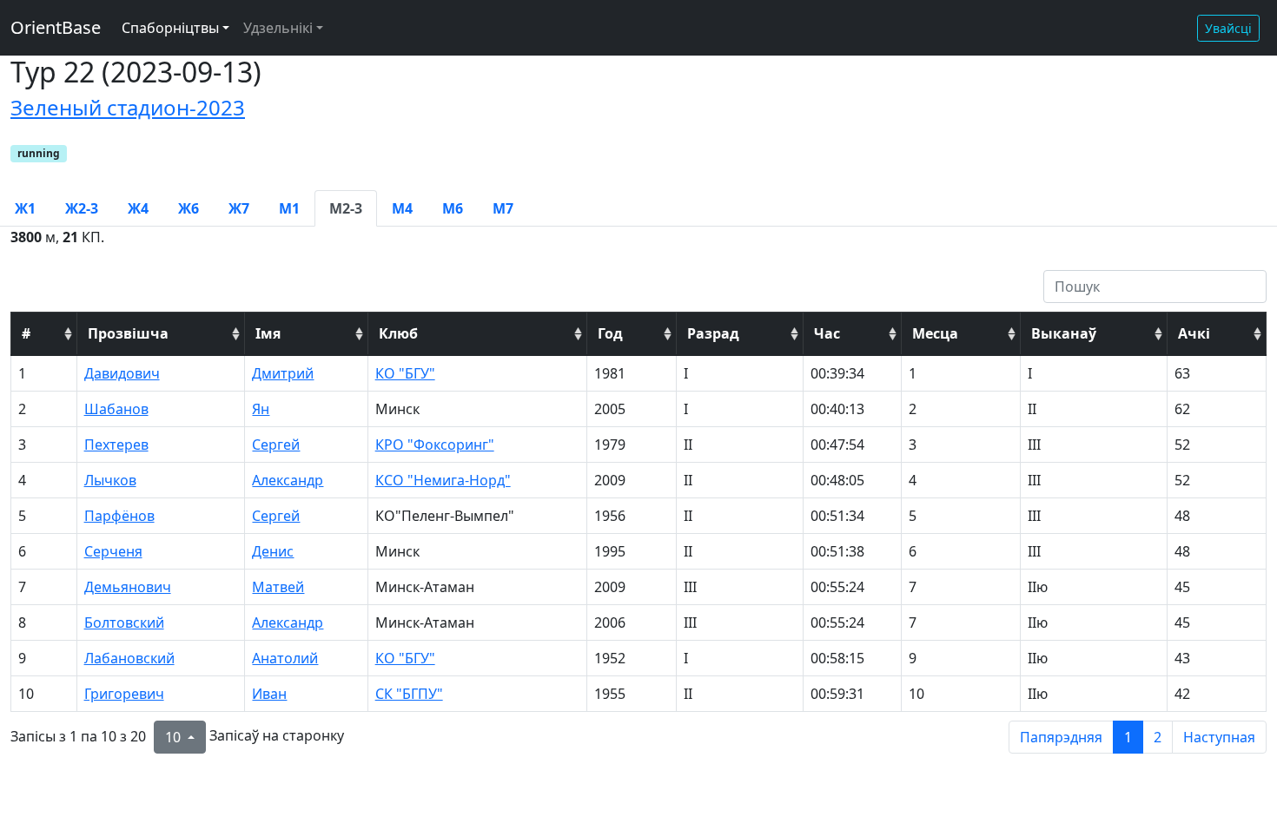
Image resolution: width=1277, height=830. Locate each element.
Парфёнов (119, 515)
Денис (273, 551)
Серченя (113, 551)
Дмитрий (283, 373)
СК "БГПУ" (409, 693)
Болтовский (124, 622)
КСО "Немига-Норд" (443, 480)
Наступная (1219, 737)
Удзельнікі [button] (278, 27)
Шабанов (116, 408)
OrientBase (55, 27)
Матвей (278, 586)
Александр (287, 480)
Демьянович (127, 586)
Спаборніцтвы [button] (170, 27)
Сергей (276, 444)
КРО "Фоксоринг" (434, 444)
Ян (260, 408)
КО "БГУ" (405, 373)
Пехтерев (116, 444)
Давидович (122, 373)
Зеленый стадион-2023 (127, 107)
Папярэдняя (1061, 737)
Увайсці (1228, 28)
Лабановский (129, 658)
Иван (269, 693)
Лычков (110, 480)
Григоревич (124, 693)
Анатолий (285, 658)
